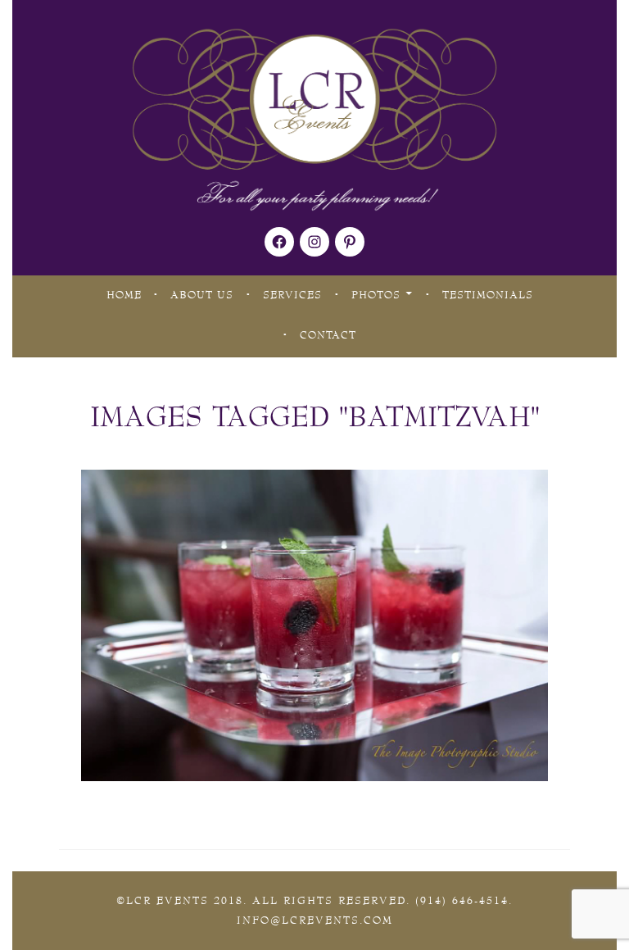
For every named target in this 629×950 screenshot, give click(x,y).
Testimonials (487, 295)
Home (124, 295)
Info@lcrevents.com (315, 920)
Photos (375, 295)
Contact (328, 335)
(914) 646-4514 (462, 900)
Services (292, 295)
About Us (201, 295)
